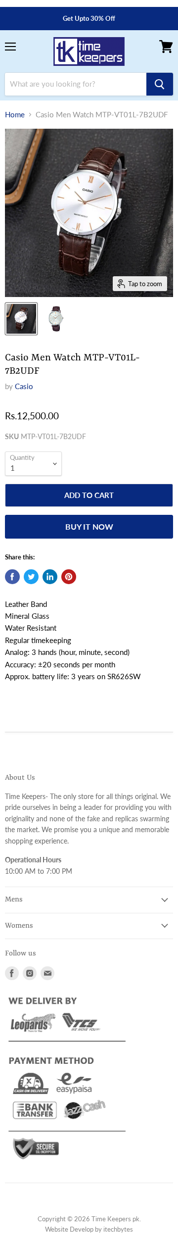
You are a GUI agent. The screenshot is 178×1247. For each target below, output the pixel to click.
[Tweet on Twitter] (31, 576)
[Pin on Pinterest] (68, 576)
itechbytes (118, 1229)
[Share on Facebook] (12, 576)
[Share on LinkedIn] (50, 576)
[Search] (159, 84)
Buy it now (89, 526)
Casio (24, 386)
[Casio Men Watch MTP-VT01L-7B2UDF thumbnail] (21, 319)
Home (15, 114)
